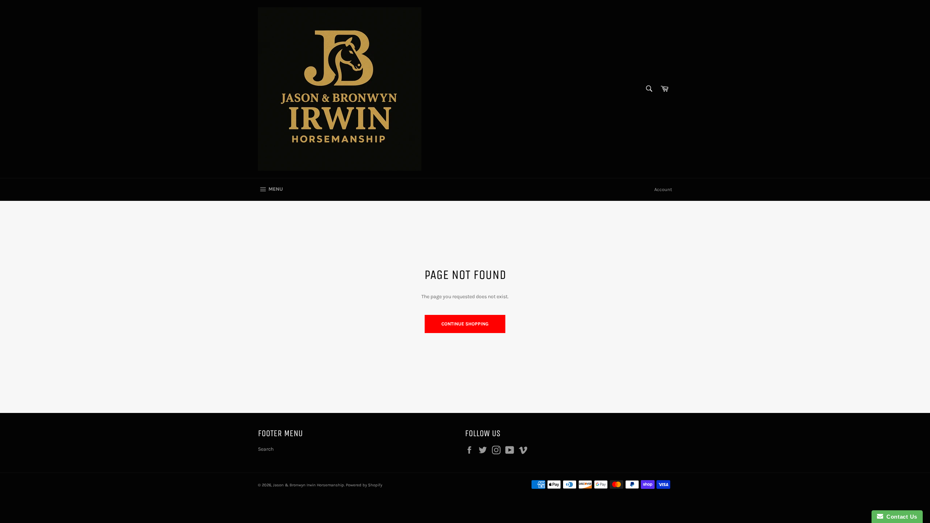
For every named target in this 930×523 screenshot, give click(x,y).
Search (266, 449)
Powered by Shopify (364, 485)
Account (663, 189)
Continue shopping (465, 324)
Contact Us (900, 517)
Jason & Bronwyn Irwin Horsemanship (308, 485)
